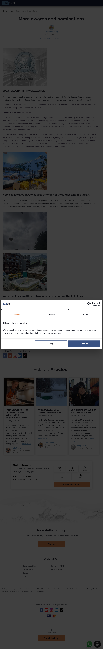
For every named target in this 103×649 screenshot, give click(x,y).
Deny (51, 344)
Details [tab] (51, 314)
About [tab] (85, 314)
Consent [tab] (18, 314)
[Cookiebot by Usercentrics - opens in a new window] (89, 304)
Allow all (84, 344)
